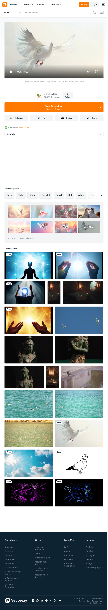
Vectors (13, 4)
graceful (46, 194)
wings (81, 194)
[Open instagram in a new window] (37, 599)
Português (88, 554)
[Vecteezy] (4, 4)
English (87, 545)
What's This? (24, 127)
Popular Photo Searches (40, 570)
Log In (94, 4)
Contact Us (68, 550)
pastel (59, 194)
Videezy (8, 554)
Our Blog (67, 558)
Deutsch (87, 558)
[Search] (94, 12)
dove (9, 194)
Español (87, 550)
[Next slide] (96, 194)
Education (9, 562)
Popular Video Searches (40, 577)
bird (70, 194)
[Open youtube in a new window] (60, 599)
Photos (27, 4)
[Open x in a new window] (55, 599)
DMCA (37, 552)
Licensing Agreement (39, 547)
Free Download (54, 107)
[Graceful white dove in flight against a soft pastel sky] (79, 432)
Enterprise (9, 558)
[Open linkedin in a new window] (42, 599)
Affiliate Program (38, 557)
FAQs (65, 545)
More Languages (91, 566)
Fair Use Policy (93, 601)
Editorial (54, 4)
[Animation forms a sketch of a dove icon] (79, 462)
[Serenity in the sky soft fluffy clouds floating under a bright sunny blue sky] (28, 462)
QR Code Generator (9, 584)
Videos (40, 4)
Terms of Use (82, 599)
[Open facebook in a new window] (33, 599)
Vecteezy (8, 550)
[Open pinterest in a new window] (46, 599)
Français (87, 562)
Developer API (11, 566)
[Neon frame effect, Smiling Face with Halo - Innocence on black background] (28, 491)
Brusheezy (9, 545)
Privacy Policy (95, 599)
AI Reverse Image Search (11, 571)
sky (92, 194)
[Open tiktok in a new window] (51, 599)
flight (20, 194)
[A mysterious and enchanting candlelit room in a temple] (54, 291)
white (32, 194)
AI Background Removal (11, 578)
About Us (67, 554)
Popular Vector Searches (41, 564)
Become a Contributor (68, 563)
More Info (11, 133)
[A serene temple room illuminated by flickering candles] (52, 376)
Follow (67, 97)
